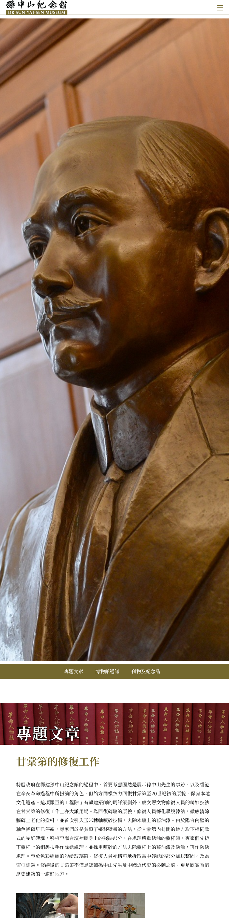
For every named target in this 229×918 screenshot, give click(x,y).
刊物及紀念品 (145, 671)
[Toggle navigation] (219, 7)
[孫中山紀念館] (60, 7)
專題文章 (73, 671)
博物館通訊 (107, 671)
